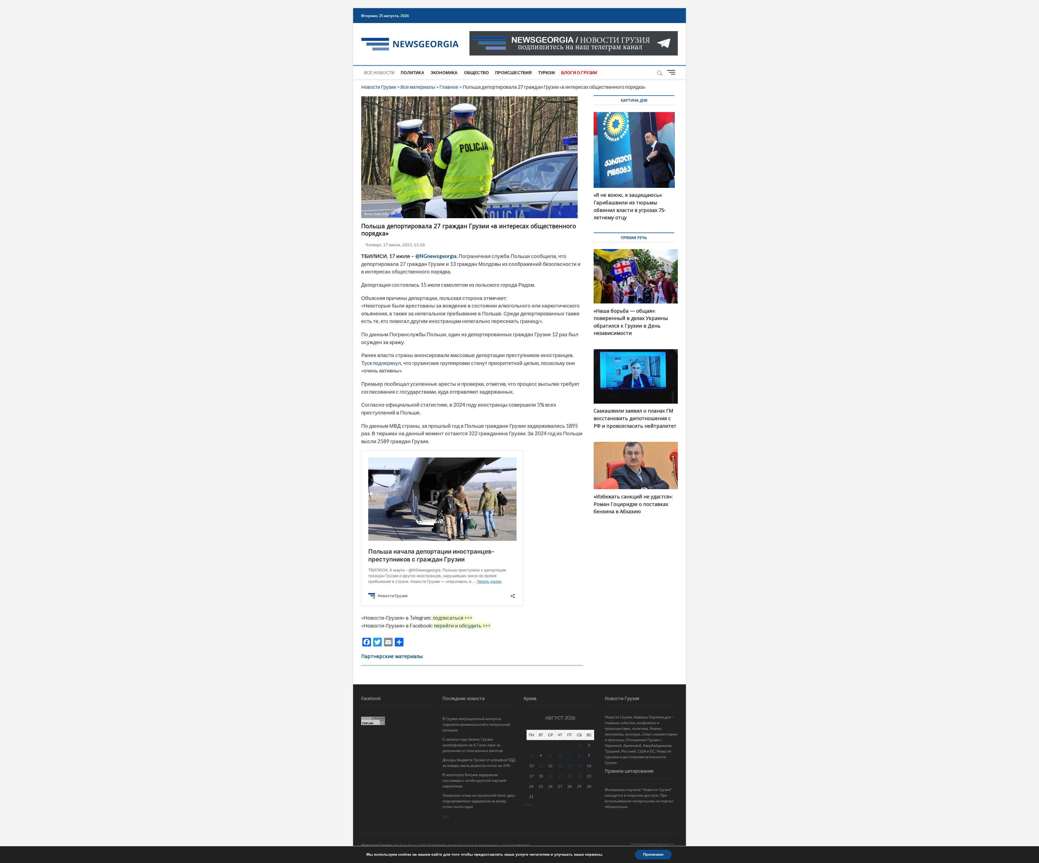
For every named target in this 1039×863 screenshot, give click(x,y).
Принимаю (653, 854)
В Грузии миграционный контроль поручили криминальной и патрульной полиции (476, 724)
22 (579, 776)
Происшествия (513, 72)
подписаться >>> (452, 618)
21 (569, 776)
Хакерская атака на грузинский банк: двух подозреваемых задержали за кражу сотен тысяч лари (478, 801)
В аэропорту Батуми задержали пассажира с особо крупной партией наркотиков (474, 780)
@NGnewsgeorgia (435, 256)
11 (541, 765)
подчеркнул (387, 363)
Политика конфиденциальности (652, 844)
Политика (412, 72)
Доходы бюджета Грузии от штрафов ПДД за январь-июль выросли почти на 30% (478, 762)
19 (550, 776)
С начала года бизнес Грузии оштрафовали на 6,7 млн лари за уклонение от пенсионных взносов (472, 745)
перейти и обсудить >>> (462, 626)
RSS (445, 817)
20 (560, 776)
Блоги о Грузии (579, 72)
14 (569, 765)
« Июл (529, 804)
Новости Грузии (376, 844)
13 (560, 765)
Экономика (444, 72)
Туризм (546, 72)
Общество (476, 72)
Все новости (379, 72)
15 (579, 765)
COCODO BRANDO (515, 845)
